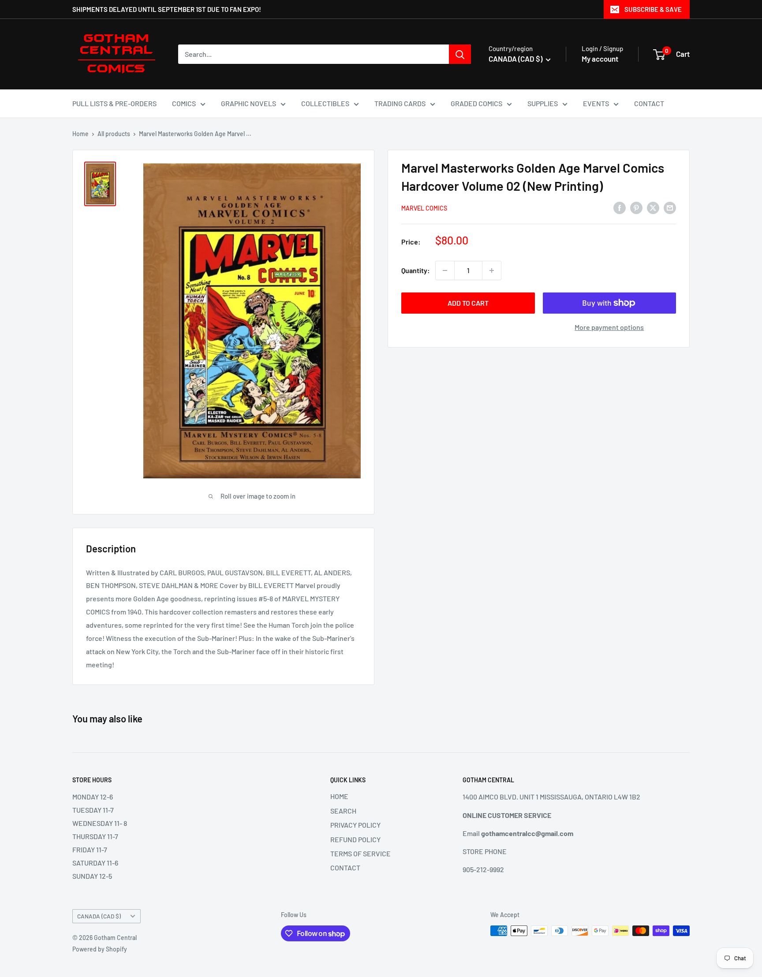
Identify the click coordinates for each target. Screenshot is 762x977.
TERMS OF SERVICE (360, 853)
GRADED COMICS (476, 103)
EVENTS (596, 103)
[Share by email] (670, 207)
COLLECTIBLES (325, 103)
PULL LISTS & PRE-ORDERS (114, 103)
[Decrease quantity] (445, 270)
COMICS (184, 103)
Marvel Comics (424, 208)
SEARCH (343, 811)
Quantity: (415, 270)
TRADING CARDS (400, 103)
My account (600, 58)
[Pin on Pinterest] (636, 207)
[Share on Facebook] (619, 207)
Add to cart (468, 303)
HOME (339, 796)
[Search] (460, 54)
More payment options (609, 327)
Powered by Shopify (99, 949)
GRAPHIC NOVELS (248, 103)
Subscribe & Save (653, 9)
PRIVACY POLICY (355, 825)
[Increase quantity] (491, 270)
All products (113, 133)
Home (80, 133)
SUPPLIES (542, 103)
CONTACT (649, 103)
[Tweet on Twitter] (653, 207)
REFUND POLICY (355, 839)
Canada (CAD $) (99, 916)
